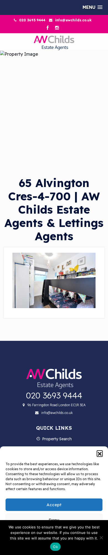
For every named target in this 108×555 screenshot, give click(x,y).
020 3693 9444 (32, 20)
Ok (55, 546)
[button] (99, 453)
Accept (54, 504)
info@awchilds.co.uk (73, 20)
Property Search (57, 438)
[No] (101, 537)
